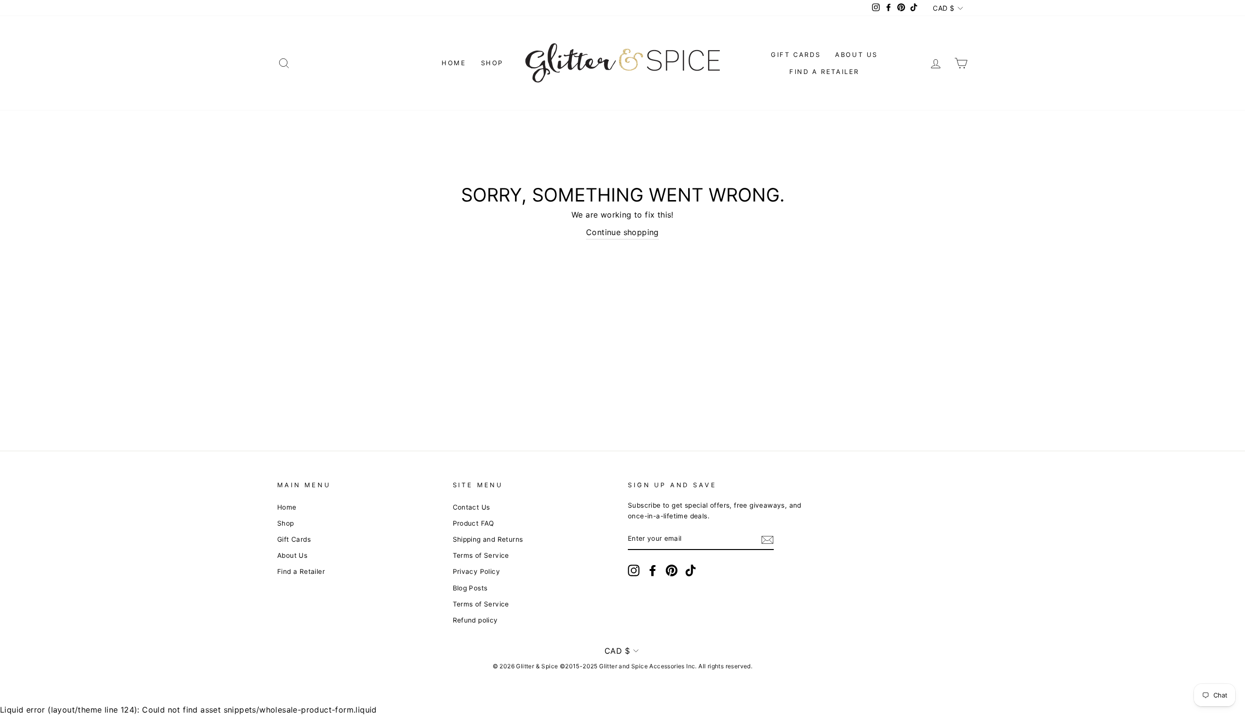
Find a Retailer (824, 71)
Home (454, 63)
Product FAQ (473, 523)
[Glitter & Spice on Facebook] (652, 570)
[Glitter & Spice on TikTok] (690, 570)
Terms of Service (481, 555)
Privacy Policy (476, 571)
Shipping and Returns (488, 539)
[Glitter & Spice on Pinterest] (671, 570)
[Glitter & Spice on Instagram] (634, 570)
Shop (492, 63)
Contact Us (471, 507)
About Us (856, 54)
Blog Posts (470, 588)
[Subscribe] (767, 539)
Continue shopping (622, 232)
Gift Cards (795, 54)
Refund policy (475, 620)
